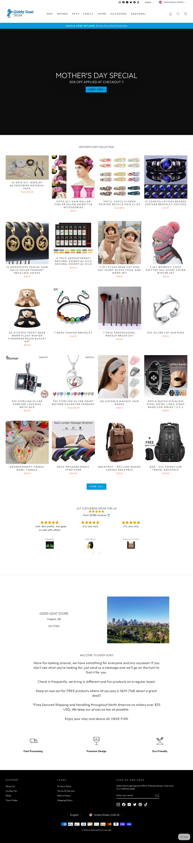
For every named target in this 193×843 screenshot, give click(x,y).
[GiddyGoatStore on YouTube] (129, 804)
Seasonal (138, 13)
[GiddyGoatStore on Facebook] (123, 804)
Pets (75, 13)
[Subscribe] (157, 795)
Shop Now (96, 89)
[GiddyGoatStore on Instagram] (118, 804)
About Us (10, 786)
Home (102, 13)
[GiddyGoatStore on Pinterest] (140, 804)
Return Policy (64, 795)
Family (88, 13)
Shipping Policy (64, 800)
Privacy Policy (64, 786)
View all (97, 486)
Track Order (12, 800)
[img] (96, 511)
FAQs (8, 795)
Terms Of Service (65, 791)
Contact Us (11, 791)
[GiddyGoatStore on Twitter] (134, 804)
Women (62, 13)
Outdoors (118, 13)
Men (50, 13)
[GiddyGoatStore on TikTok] (146, 804)
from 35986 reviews (94, 515)
